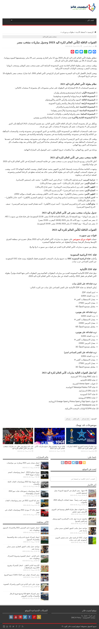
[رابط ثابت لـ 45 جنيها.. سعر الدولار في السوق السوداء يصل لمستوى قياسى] (92, 497)
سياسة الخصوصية (89, 618)
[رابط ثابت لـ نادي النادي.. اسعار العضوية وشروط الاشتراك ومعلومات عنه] (44, 562)
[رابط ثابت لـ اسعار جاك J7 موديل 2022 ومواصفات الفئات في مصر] (44, 516)
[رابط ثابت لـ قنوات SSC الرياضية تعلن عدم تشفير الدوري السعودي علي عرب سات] (92, 544)
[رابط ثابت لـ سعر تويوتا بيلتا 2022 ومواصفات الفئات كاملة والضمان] (44, 488)
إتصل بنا (84, 616)
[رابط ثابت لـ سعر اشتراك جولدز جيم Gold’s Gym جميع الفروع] (44, 581)
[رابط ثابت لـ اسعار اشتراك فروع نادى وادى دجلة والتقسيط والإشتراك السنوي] (44, 543)
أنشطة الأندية (81, 32)
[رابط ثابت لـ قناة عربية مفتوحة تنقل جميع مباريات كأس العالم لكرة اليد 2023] (49, 444)
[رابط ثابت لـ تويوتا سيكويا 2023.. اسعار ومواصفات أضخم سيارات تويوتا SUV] (44, 478)
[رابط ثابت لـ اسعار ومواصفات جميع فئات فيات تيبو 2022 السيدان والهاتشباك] (44, 497)
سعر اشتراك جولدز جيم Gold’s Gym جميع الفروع (21, 575)
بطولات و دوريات (68, 32)
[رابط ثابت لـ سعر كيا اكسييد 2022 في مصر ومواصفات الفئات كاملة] (44, 507)
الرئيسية (91, 32)
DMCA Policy (76, 618)
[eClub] (83, 10)
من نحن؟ (92, 616)
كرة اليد (68, 419)
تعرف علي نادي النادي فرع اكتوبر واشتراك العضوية (21, 584)
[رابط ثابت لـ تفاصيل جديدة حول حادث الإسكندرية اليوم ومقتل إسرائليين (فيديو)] (92, 525)
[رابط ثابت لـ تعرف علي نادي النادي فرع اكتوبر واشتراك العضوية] (44, 590)
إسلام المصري (87, 46)
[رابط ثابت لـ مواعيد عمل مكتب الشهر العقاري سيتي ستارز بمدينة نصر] (92, 534)
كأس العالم (76, 419)
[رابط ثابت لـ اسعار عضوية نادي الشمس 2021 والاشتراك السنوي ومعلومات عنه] (44, 534)
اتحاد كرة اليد (85, 419)
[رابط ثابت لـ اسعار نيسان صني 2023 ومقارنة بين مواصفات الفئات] (44, 469)
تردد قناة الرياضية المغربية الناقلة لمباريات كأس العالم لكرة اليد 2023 (82, 447)
